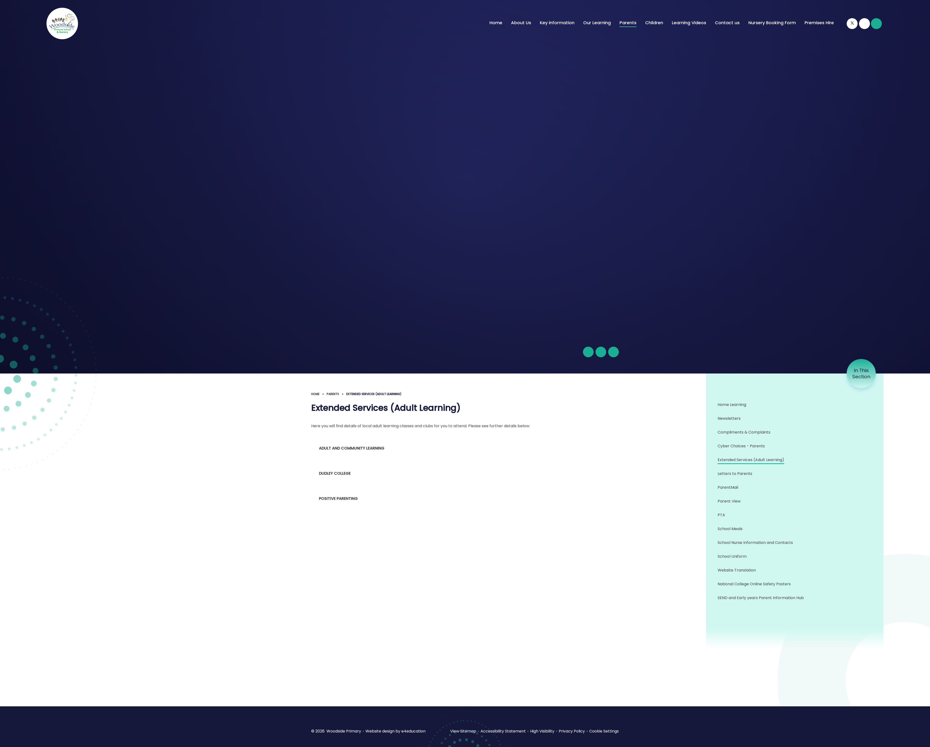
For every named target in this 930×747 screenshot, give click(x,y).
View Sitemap (463, 731)
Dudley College (335, 473)
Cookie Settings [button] (604, 731)
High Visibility (542, 731)
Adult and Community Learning (351, 448)
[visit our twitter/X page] (852, 23)
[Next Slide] (613, 352)
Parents (333, 394)
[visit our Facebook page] (864, 23)
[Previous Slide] (601, 352)
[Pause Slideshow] (588, 352)
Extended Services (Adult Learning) (374, 394)
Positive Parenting (338, 498)
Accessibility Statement (503, 731)
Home (315, 394)
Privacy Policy (572, 731)
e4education (413, 731)
